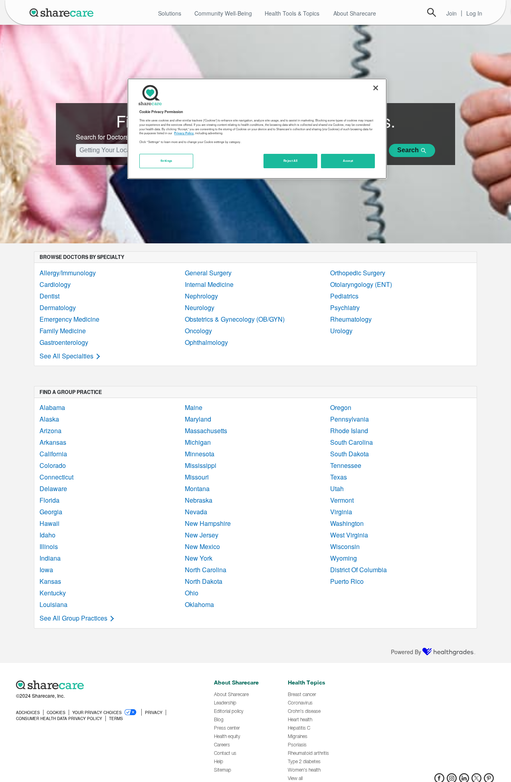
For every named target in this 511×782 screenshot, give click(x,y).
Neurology (199, 307)
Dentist (49, 295)
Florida (49, 500)
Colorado (53, 465)
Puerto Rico (347, 581)
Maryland (198, 419)
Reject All (290, 161)
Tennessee (345, 465)
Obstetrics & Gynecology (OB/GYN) (235, 319)
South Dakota (349, 453)
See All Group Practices (73, 618)
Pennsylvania (349, 419)
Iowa (46, 569)
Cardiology (55, 284)
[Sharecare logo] (104, 685)
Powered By (406, 652)
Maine (193, 407)
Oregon (340, 407)
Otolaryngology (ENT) (361, 284)
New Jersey (201, 534)
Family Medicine (63, 330)
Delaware (53, 488)
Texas (338, 477)
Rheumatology (351, 319)
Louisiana (53, 604)
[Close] (375, 88)
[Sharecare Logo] (63, 12)
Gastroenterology (64, 342)
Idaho (47, 534)
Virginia (341, 511)
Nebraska (198, 500)
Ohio (191, 592)
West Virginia (349, 534)
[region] (257, 128)
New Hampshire (208, 523)
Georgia (51, 511)
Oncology (198, 330)
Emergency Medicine (69, 319)
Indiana (50, 558)
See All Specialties (66, 355)
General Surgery (208, 272)
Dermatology (58, 307)
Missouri (197, 477)
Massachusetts (206, 430)
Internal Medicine (209, 284)
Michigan (198, 442)
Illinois (49, 546)
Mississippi (200, 465)
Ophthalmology (206, 342)
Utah (337, 488)
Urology (341, 330)
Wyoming (343, 558)
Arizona (50, 430)
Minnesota (199, 453)
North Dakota (203, 581)
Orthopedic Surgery (357, 272)
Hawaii (49, 523)
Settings (166, 161)
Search (431, 12)
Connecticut (56, 477)
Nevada (196, 511)
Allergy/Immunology (68, 272)
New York (198, 558)
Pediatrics (344, 295)
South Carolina (351, 442)
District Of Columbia (358, 569)
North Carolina (205, 569)
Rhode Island (349, 430)
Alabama (52, 407)
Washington (347, 523)
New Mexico (202, 546)
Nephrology (201, 295)
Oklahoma (199, 604)
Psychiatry (345, 307)
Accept (348, 161)
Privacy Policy (184, 133)
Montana (197, 488)
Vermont (342, 500)
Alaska (49, 419)
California (53, 453)
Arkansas (53, 442)
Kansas (50, 581)
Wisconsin (345, 546)
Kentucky (53, 592)
